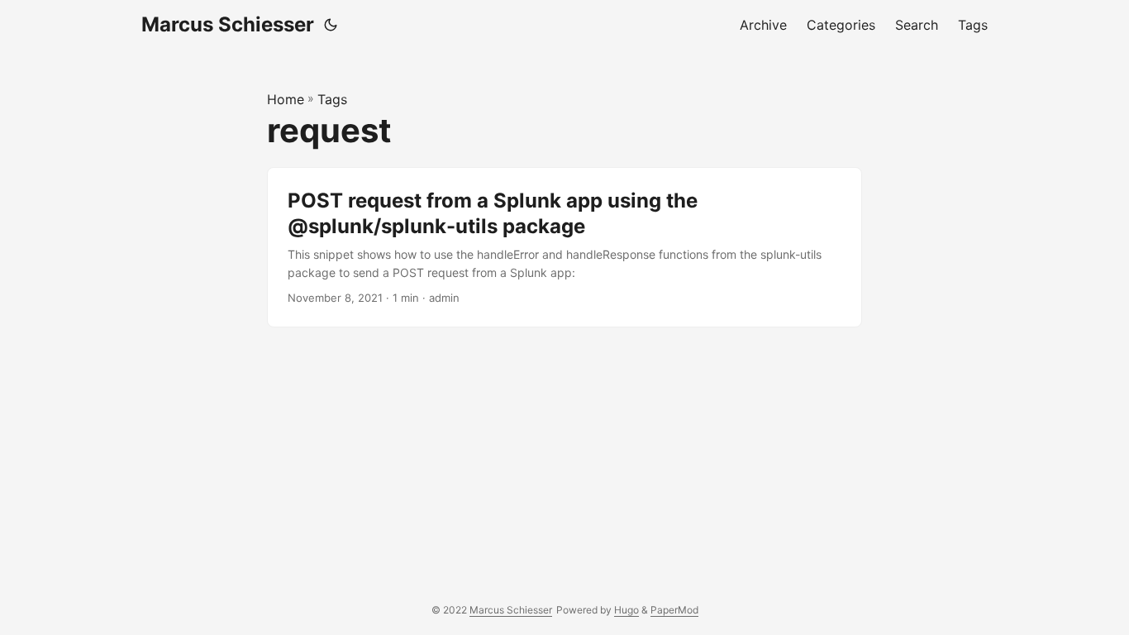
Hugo (626, 610)
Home (285, 99)
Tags (332, 99)
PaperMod (674, 610)
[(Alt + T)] (331, 25)
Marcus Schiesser (227, 24)
